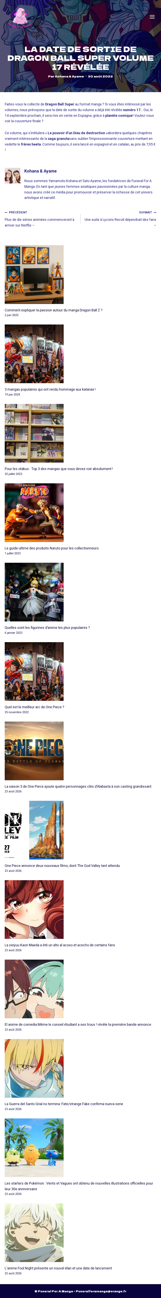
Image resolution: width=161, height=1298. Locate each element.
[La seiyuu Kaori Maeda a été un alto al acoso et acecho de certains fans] (80, 909)
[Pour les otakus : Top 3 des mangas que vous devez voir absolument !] (80, 433)
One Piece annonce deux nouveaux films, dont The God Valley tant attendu (62, 866)
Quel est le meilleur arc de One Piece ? (34, 707)
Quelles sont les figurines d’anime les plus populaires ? (47, 628)
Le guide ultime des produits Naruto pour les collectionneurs (52, 548)
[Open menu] (152, 17)
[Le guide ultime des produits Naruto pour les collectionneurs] (80, 512)
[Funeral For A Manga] (20, 17)
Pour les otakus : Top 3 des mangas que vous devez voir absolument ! (59, 469)
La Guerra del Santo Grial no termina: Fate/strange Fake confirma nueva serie (64, 1104)
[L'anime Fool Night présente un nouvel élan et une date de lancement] (80, 1232)
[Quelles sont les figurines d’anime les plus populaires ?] (80, 592)
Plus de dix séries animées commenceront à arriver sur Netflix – (39, 219)
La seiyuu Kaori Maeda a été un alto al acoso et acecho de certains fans (60, 945)
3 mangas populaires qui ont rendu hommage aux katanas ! (50, 389)
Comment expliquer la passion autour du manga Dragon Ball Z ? (53, 310)
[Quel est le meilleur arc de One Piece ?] (80, 671)
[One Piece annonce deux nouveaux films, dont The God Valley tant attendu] (80, 830)
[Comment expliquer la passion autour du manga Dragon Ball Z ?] (80, 274)
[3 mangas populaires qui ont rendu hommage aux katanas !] (80, 353)
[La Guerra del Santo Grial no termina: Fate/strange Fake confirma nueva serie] (80, 1068)
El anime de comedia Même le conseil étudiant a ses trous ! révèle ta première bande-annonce (78, 1024)
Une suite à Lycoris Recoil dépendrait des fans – (120, 219)
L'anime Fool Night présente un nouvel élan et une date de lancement (58, 1268)
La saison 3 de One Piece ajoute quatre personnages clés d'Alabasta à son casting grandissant (78, 786)
